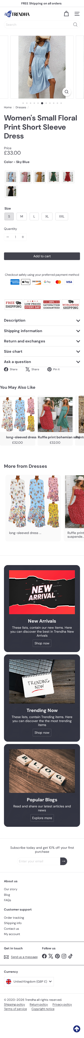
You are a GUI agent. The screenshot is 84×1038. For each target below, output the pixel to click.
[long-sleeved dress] (17, 414)
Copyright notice (43, 1009)
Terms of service (15, 1009)
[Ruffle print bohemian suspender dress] (55, 414)
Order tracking (14, 918)
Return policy (39, 1004)
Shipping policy (14, 1004)
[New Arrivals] (42, 592)
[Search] (75, 25)
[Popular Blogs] (42, 771)
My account (12, 934)
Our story (10, 889)
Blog (7, 895)
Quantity (10, 229)
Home (8, 107)
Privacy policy (62, 1004)
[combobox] (42, 25)
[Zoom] (66, 91)
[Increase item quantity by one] (23, 237)
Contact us (11, 929)
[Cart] (66, 14)
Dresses (21, 107)
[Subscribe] (63, 861)
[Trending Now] (42, 682)
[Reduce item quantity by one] (8, 237)
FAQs (7, 900)
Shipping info (13, 923)
